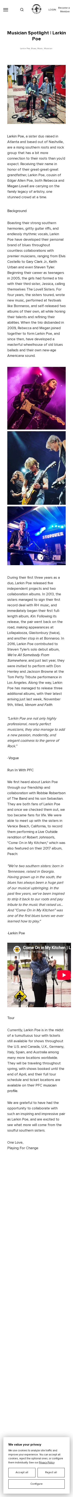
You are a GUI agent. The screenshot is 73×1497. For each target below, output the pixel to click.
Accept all (22, 1472)
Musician (48, 49)
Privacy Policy (46, 1462)
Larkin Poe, (25, 49)
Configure (36, 1484)
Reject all (51, 1472)
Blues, (33, 49)
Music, (40, 49)
